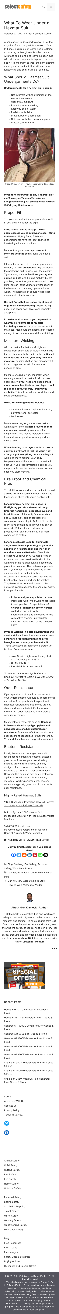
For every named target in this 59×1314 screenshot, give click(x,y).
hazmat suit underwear (30, 872)
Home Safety (11, 1183)
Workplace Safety (22, 868)
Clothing (18, 864)
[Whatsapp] (40, 855)
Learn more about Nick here (23, 938)
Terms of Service (13, 1115)
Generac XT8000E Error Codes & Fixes (25, 1033)
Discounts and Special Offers (20, 1266)
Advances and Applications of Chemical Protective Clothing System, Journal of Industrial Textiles (29, 677)
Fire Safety (30, 864)
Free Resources (12, 1243)
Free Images (11, 1252)
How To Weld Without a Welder (25, 885)
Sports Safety (11, 1202)
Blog (10, 864)
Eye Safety (10, 1174)
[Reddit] (24, 855)
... (55, 946)
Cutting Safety (12, 1170)
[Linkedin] (29, 855)
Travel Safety (11, 1211)
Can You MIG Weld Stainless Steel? (27, 880)
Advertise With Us (14, 1101)
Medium (39, 941)
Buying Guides (12, 1261)
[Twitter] (18, 855)
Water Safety (11, 1215)
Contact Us (10, 1105)
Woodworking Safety (15, 1225)
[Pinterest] (35, 855)
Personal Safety (13, 1197)
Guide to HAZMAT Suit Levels (32, 840)
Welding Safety (12, 1220)
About (7, 1096)
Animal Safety (11, 1160)
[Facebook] (13, 855)
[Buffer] (45, 855)
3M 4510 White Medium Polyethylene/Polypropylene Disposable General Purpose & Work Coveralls (25, 829)
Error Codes (10, 1247)
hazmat (12, 872)
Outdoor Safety (12, 1188)
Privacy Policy (11, 1110)
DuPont (31, 186)
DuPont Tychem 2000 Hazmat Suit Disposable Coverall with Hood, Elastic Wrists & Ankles (29, 816)
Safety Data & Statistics (17, 1256)
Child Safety (11, 1165)
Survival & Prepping (14, 1206)
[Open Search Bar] (43, 7)
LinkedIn (28, 941)
